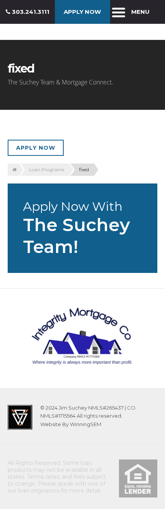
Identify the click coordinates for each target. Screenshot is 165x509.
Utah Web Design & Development (20, 417)
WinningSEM (85, 424)
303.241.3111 (30, 11)
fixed (84, 169)
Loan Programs (46, 169)
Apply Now (35, 147)
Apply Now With (76, 228)
